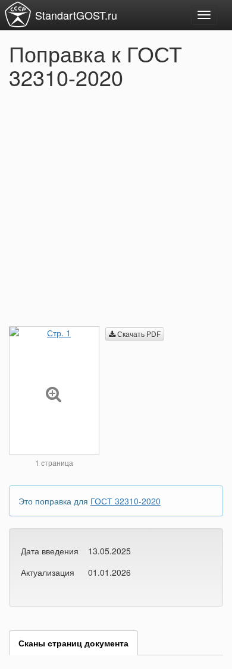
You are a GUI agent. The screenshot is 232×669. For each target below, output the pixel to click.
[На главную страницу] (18, 14)
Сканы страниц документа (73, 643)
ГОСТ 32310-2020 (125, 501)
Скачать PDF (138, 334)
